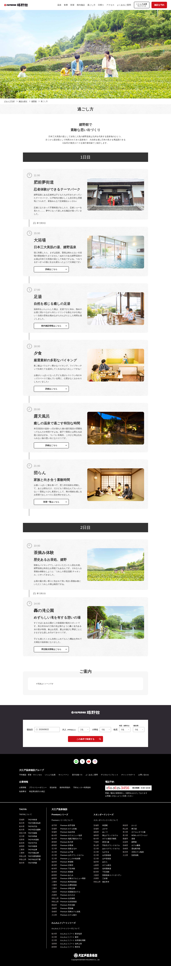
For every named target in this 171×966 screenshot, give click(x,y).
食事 (66, 5)
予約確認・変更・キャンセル (30, 775)
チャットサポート (128, 775)
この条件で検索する (85, 739)
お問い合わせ (143, 775)
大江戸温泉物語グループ (31, 770)
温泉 (59, 5)
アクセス (110, 5)
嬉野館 (34, 101)
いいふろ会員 (50, 775)
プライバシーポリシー (38, 787)
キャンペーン (63, 775)
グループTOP (9, 101)
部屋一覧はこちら (51, 502)
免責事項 (22, 791)
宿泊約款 (53, 787)
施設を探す (23, 101)
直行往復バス (77, 775)
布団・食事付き (124, 726)
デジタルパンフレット (109, 775)
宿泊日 (30, 730)
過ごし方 (91, 5)
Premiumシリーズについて (62, 820)
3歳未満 (135, 726)
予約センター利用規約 (82, 787)
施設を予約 (159, 5)
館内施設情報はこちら (51, 326)
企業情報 (22, 787)
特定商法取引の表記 (37, 791)
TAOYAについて (25, 814)
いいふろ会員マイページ (141, 5)
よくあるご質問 (124, 5)
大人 (69, 730)
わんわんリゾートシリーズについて (66, 928)
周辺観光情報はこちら (51, 649)
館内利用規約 (65, 787)
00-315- (117, 788)
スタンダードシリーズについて (106, 820)
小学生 (95, 730)
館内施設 (81, 5)
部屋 (72, 5)
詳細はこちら (51, 269)
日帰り (101, 5)
